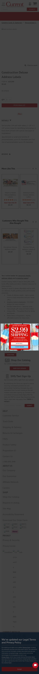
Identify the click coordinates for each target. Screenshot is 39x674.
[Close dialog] (37, 325)
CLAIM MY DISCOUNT (19, 346)
